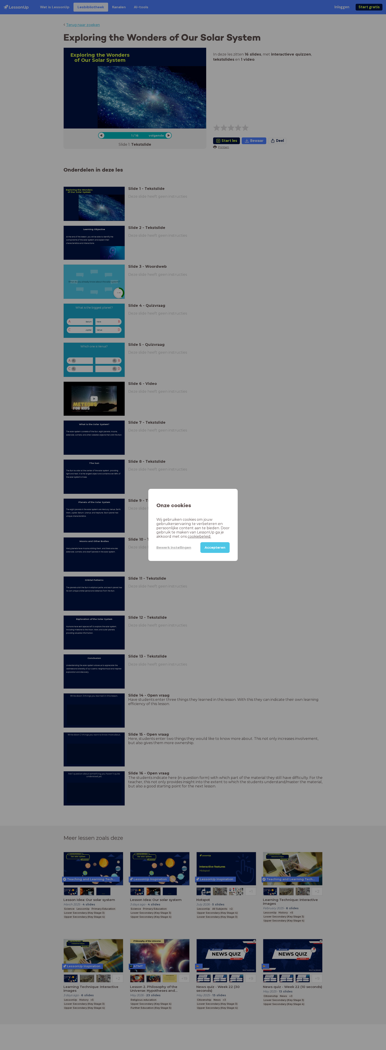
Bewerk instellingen (173, 548)
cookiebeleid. (199, 537)
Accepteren (215, 548)
